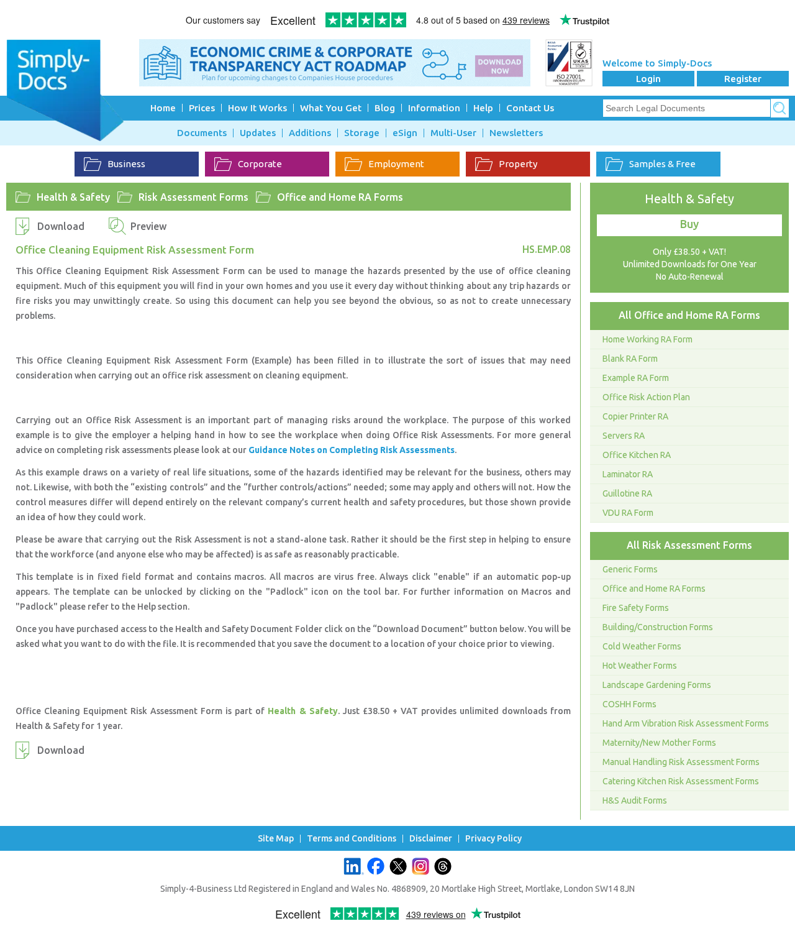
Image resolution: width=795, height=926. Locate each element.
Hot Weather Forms (639, 666)
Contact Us (530, 108)
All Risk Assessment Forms (689, 545)
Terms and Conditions (351, 839)
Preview (148, 226)
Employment (396, 163)
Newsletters (516, 133)
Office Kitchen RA (636, 455)
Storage (361, 133)
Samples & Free (662, 163)
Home (163, 108)
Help (483, 108)
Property (518, 163)
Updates (258, 133)
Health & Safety (73, 197)
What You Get (330, 108)
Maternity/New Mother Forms (659, 743)
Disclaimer (430, 839)
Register (742, 78)
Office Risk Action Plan (646, 397)
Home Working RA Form (647, 339)
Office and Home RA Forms (340, 197)
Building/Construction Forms (657, 627)
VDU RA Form (627, 513)
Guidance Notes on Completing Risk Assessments (351, 450)
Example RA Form (635, 378)
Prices (202, 108)
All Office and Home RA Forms (689, 315)
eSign (405, 133)
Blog (385, 108)
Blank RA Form (630, 359)
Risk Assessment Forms (193, 197)
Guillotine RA (627, 493)
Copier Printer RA (635, 416)
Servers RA (623, 436)
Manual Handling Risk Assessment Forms (681, 762)
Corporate (260, 163)
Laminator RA (627, 474)
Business (126, 163)
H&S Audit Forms (634, 800)
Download (60, 226)
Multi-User (453, 133)
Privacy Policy (493, 839)
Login (648, 78)
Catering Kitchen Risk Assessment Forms (680, 781)
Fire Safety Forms (635, 608)
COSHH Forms (629, 704)
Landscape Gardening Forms (656, 685)
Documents (202, 133)
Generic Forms (630, 569)
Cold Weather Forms (641, 646)
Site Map (276, 839)
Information (434, 108)
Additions (310, 133)
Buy (689, 224)
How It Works (257, 108)
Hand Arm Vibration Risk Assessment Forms (685, 723)
